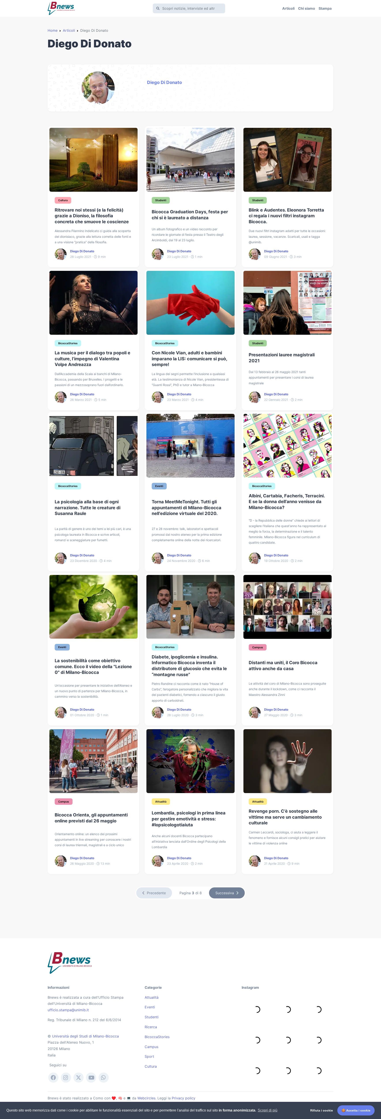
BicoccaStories (157, 1037)
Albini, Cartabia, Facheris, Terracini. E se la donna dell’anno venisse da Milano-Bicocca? (287, 501)
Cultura (151, 1066)
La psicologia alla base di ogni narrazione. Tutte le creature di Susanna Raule (87, 507)
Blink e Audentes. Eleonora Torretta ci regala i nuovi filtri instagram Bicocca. (286, 215)
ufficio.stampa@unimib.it (68, 1010)
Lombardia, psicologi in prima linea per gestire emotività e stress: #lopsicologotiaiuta (189, 818)
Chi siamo (306, 8)
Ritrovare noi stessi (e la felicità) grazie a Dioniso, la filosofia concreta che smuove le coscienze (92, 215)
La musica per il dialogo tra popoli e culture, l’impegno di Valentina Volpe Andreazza (92, 358)
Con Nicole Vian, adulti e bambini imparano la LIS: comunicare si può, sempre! (189, 358)
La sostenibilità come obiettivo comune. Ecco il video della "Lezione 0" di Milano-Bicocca (93, 666)
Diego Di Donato (164, 82)
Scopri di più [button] (267, 1110)
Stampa (325, 8)
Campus (151, 1047)
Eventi (150, 1007)
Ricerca (151, 1027)
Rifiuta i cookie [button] (321, 1110)
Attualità (152, 997)
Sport (149, 1056)
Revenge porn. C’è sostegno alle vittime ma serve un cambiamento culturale (285, 817)
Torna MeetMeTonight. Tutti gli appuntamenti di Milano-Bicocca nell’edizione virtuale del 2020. (186, 507)
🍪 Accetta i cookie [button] (356, 1110)
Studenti (152, 1017)
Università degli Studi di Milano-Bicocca (85, 1036)
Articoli (288, 8)
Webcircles (146, 1098)
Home (53, 30)
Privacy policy (183, 1098)
